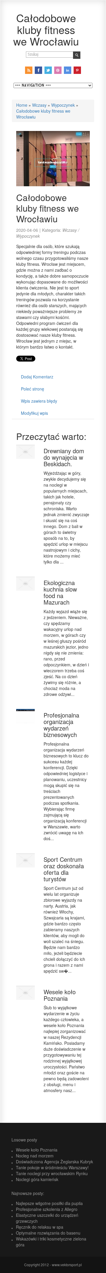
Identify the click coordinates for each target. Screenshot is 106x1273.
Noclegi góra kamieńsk (37, 1179)
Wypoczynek (63, 105)
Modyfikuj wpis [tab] (34, 413)
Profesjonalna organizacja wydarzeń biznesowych (61, 725)
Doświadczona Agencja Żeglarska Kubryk (54, 1162)
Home (21, 105)
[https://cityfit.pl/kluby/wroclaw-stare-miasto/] (53, 158)
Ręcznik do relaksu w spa (39, 1227)
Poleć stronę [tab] (32, 389)
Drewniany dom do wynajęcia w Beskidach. (64, 457)
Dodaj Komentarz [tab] (37, 377)
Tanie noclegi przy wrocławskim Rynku (52, 1173)
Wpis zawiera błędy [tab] (39, 401)
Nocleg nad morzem (35, 1156)
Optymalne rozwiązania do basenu (48, 1233)
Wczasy (39, 105)
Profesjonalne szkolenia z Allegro (46, 1209)
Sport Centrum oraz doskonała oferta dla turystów (64, 869)
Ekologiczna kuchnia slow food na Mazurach (60, 592)
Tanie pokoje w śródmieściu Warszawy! (52, 1167)
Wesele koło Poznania (60, 994)
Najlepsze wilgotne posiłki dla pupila (49, 1203)
